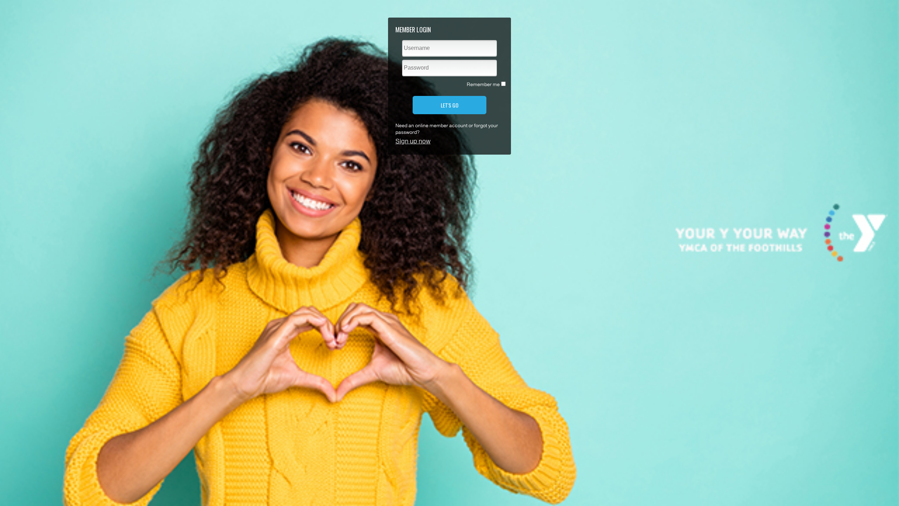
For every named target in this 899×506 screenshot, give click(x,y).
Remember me (483, 84)
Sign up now (413, 141)
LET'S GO (449, 105)
